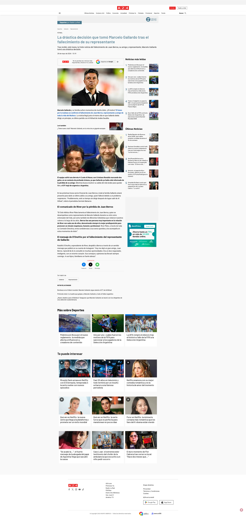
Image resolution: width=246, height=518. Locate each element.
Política (108, 13)
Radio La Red (182, 8)
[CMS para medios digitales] (155, 513)
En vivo (172, 8)
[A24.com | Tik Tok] (83, 489)
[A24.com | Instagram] (76, 489)
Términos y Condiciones (151, 491)
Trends (163, 13)
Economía (115, 13)
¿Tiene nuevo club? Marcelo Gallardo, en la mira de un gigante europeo (81, 128)
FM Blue (108, 490)
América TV (110, 497)
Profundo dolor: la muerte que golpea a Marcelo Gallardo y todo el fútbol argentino (85, 294)
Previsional (148, 13)
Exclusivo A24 (100, 13)
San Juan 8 (109, 495)
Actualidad (123, 13)
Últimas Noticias (89, 13)
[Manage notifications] (241, 509)
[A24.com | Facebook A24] (69, 489)
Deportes (156, 13)
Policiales (141, 13)
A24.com (109, 483)
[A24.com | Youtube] (80, 489)
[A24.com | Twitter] (73, 489)
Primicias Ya (132, 13)
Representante (74, 29)
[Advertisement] (142, 209)
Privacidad (146, 489)
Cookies (146, 493)
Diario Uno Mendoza (113, 493)
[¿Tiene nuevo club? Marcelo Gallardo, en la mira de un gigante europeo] (116, 126)
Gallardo (66, 29)
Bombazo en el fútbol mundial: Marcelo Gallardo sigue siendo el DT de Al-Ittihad (84, 290)
